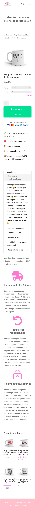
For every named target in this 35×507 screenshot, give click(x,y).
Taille (6, 88)
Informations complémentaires (14, 177)
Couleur (7, 92)
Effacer (29, 95)
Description (11, 172)
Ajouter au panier (17, 112)
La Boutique (8, 35)
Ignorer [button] (24, 505)
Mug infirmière (19, 35)
